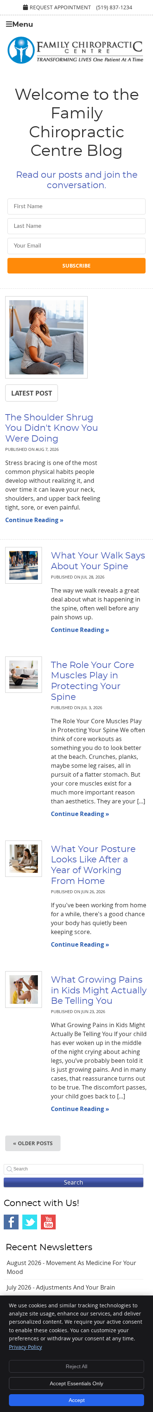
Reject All (76, 1366)
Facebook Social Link (11, 1222)
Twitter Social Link (29, 1222)
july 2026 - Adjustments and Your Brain (61, 1287)
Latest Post (31, 393)
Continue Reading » (34, 520)
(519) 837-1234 (114, 7)
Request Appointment (60, 7)
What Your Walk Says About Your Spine (98, 561)
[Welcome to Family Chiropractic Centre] (75, 63)
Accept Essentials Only (76, 1383)
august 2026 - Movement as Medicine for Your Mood (71, 1267)
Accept (77, 1400)
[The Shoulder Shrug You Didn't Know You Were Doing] (46, 338)
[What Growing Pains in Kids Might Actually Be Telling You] (19, 989)
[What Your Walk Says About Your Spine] (19, 565)
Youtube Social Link (48, 1222)
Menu (22, 24)
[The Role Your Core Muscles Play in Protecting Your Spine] (19, 674)
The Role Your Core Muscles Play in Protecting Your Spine (92, 681)
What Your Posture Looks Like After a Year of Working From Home (93, 865)
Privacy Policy (25, 1346)
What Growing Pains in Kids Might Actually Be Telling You (99, 991)
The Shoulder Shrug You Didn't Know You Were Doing (51, 428)
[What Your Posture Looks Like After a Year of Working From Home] (19, 859)
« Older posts (33, 1143)
